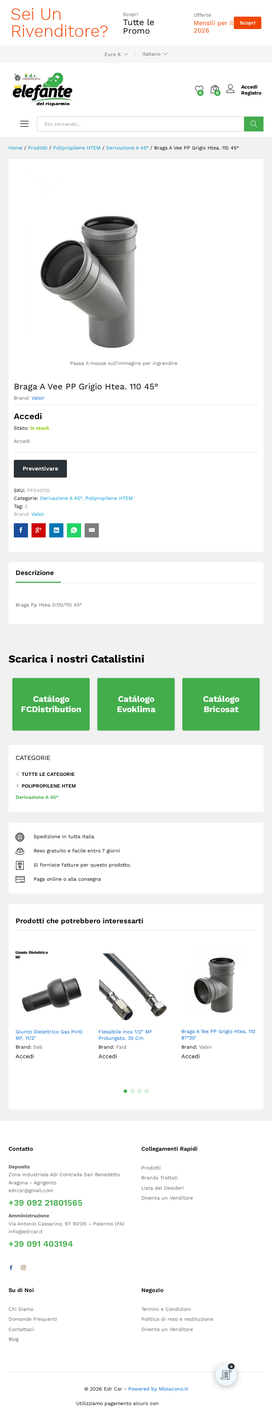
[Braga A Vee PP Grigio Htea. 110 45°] (21, 530)
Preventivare (40, 468)
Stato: (21, 428)
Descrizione (35, 572)
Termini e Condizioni (166, 1309)
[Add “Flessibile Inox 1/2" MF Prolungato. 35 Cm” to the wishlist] (153, 1020)
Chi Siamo (20, 1309)
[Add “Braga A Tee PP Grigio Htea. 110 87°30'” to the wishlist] (236, 1020)
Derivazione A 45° (61, 498)
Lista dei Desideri (162, 1188)
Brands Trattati (159, 1177)
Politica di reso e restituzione (177, 1319)
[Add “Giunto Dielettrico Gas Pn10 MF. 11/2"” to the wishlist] (70, 1020)
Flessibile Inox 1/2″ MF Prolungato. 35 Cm (125, 1035)
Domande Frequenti (32, 1319)
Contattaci (21, 1329)
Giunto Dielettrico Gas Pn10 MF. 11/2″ (49, 1035)
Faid (121, 1047)
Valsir (38, 398)
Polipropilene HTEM (109, 498)
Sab (37, 1047)
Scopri (247, 23)
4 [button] (146, 1091)
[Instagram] (23, 1268)
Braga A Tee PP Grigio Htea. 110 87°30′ (218, 1034)
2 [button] (132, 1091)
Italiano (151, 53)
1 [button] (125, 1091)
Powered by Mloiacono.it (158, 1389)
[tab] (38, 575)
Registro (251, 93)
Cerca (254, 124)
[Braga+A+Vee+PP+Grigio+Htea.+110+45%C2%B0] (56, 530)
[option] (53, 1009)
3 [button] (139, 1091)
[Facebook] (11, 1268)
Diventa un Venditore (167, 1198)
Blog (13, 1339)
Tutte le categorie (48, 774)
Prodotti (151, 1168)
